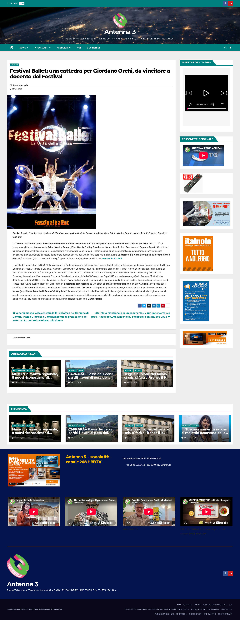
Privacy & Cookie (198, 609)
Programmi (41, 48)
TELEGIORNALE (225, 614)
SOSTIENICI (93, 48)
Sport (81, 370)
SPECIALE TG (210, 614)
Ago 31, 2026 (20, 438)
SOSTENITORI (195, 614)
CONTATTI (187, 605)
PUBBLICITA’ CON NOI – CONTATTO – (171, 614)
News (23, 48)
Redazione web (20, 85)
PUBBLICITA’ (64, 48)
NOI (79, 48)
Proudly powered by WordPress (20, 609)
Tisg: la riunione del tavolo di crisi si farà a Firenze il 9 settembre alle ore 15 (145, 377)
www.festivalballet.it (112, 258)
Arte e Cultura (19, 370)
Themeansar (57, 609)
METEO (197, 605)
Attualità (14, 64)
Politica (138, 370)
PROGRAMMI (213, 609)
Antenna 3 (120, 32)
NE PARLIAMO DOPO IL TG (215, 605)
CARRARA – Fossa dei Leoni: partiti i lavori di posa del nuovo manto (90, 377)
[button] (225, 48)
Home (179, 605)
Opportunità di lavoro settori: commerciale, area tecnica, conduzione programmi (157, 609)
